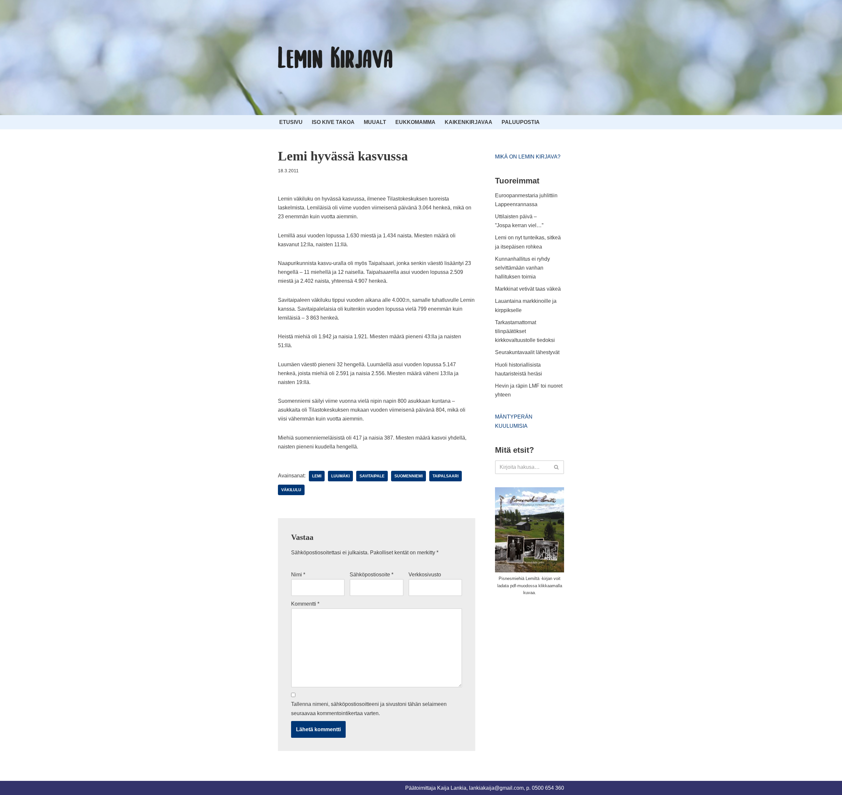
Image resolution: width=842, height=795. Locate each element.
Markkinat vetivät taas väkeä (528, 289)
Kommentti (305, 604)
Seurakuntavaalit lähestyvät (527, 352)
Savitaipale (371, 476)
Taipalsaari (445, 476)
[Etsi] (556, 467)
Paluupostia (521, 122)
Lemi (316, 476)
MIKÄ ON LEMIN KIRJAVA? (527, 156)
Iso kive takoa (333, 122)
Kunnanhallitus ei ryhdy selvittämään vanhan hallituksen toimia (522, 267)
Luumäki (340, 476)
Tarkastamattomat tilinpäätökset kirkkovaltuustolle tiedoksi (525, 331)
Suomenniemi (408, 476)
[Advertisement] (544, 651)
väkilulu (291, 490)
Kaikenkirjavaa (468, 122)
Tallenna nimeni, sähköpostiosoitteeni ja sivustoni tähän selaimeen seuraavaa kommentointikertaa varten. (369, 708)
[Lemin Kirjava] (335, 57)
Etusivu (291, 122)
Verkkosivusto (425, 574)
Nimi (298, 574)
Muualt (375, 122)
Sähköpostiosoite (371, 574)
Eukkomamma (415, 122)
